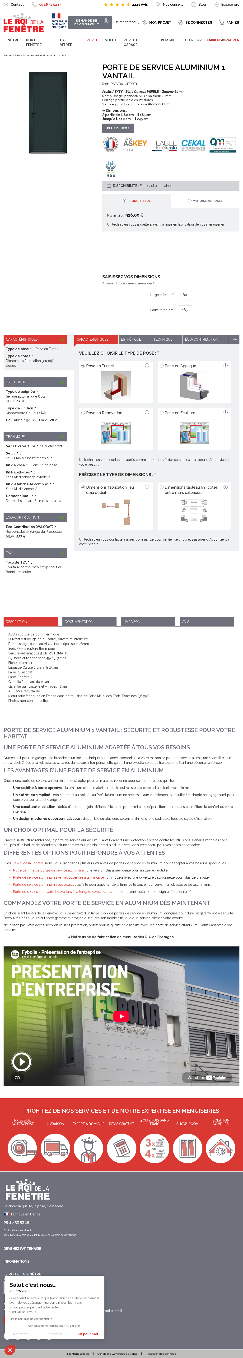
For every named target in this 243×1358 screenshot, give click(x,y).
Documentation (79, 622)
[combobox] (127, 22)
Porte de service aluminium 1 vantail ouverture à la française (58, 877)
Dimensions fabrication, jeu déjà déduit (110, 490)
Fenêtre (11, 40)
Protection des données (161, 1353)
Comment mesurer (221, 40)
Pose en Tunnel (100, 366)
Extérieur (192, 40)
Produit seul (139, 201)
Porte (92, 40)
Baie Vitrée (66, 42)
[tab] (136, 201)
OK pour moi (88, 1334)
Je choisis (54, 1334)
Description (16, 622)
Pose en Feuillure (180, 413)
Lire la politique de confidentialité (30, 1319)
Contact (17, 4)
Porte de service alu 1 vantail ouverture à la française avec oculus (62, 892)
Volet (111, 40)
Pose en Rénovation (104, 413)
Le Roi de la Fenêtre (28, 863)
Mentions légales (78, 1353)
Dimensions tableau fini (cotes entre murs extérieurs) (191, 490)
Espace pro (230, 4)
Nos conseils (173, 4)
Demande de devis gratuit (86, 22)
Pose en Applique (180, 366)
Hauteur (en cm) (162, 310)
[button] (10, 1350)
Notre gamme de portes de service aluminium (48, 870)
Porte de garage (132, 42)
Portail (168, 40)
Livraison (131, 622)
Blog (202, 4)
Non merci (21, 1334)
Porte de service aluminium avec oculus (43, 884)
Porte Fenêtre (34, 42)
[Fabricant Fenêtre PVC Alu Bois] (24, 22)
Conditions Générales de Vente (117, 1353)
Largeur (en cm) (162, 295)
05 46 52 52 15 (50, 4)
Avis (185, 622)
